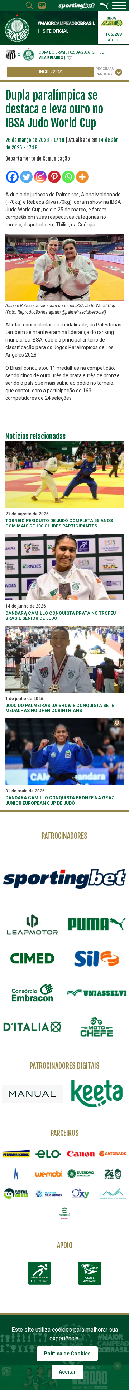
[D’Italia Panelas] (32, 1027)
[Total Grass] (16, 1193)
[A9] (16, 1173)
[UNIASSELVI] (96, 992)
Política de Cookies (67, 1353)
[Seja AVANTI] (111, 21)
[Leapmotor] (32, 924)
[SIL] (96, 958)
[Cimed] (32, 958)
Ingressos (50, 71)
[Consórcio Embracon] (32, 993)
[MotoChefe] (96, 1027)
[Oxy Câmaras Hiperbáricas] (80, 1193)
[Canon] (80, 1154)
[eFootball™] (64, 1213)
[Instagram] (40, 177)
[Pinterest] (54, 177)
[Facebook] (12, 177)
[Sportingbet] (64, 878)
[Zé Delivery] (113, 1174)
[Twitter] (26, 177)
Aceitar (67, 1372)
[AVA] (113, 1193)
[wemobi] (48, 1173)
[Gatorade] (113, 1154)
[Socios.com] (80, 1173)
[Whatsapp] (68, 177)
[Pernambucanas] (16, 1154)
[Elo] (48, 1154)
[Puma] (96, 924)
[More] (82, 177)
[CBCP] (89, 1273)
